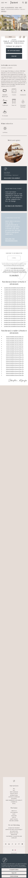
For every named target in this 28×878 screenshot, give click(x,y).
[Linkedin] (9, 844)
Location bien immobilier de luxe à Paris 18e (14, 322)
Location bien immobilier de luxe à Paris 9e (14, 304)
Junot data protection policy (17, 268)
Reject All (14, 873)
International (14, 795)
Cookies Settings (14, 876)
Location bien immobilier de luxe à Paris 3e (14, 291)
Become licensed (14, 820)
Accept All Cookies (14, 869)
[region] (14, 866)
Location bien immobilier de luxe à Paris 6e (14, 298)
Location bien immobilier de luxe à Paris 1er (14, 287)
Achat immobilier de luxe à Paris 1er (14, 336)
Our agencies (14, 812)
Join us (14, 817)
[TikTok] (16, 844)
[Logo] (14, 2)
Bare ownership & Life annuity (14, 800)
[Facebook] (12, 844)
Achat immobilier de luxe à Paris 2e (14, 338)
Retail (14, 803)
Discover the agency (12, 178)
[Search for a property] (23, 2)
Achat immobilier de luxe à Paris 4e (14, 342)
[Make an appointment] (26, 2)
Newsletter (14, 834)
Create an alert (14, 833)
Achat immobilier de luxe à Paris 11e (15, 357)
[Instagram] (6, 844)
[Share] (20, 36)
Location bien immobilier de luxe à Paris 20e (14, 326)
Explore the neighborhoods (11, 240)
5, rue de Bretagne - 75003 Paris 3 (11, 175)
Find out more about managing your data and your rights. (14, 265)
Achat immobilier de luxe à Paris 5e (14, 344)
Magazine (14, 815)
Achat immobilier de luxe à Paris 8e (14, 351)
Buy (14, 790)
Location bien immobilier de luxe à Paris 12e (14, 310)
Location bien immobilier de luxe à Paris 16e (14, 318)
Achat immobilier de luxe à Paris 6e (14, 346)
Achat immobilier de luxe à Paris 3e (14, 340)
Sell (14, 788)
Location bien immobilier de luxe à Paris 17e (14, 320)
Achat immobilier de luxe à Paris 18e (15, 371)
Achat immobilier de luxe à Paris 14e (15, 363)
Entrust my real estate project (14, 829)
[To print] (23, 36)
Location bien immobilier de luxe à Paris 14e (14, 314)
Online (14, 56)
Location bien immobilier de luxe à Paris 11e (14, 308)
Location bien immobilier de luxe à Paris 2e (14, 289)
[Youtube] (22, 844)
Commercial (14, 802)
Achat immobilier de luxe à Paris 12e (15, 359)
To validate (14, 275)
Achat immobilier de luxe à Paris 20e (15, 375)
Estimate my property (13, 206)
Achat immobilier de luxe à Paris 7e (14, 348)
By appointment (14, 50)
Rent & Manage (14, 792)
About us (14, 810)
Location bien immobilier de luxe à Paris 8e (14, 302)
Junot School (14, 819)
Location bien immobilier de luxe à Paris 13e (14, 312)
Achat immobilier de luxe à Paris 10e (15, 355)
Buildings (14, 798)
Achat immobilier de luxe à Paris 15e (15, 365)
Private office (14, 793)
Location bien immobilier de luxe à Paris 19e (14, 324)
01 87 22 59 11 (7, 174)
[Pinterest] (19, 844)
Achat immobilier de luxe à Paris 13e (15, 361)
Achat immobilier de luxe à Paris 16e (15, 367)
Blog (14, 814)
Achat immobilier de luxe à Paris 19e (15, 373)
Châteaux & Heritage (14, 797)
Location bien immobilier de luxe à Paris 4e (14, 293)
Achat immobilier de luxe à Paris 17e (15, 369)
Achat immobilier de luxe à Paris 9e (14, 353)
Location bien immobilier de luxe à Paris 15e (14, 316)
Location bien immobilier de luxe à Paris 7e (14, 300)
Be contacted (14, 831)
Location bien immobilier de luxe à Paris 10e (14, 306)
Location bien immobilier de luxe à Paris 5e (14, 296)
